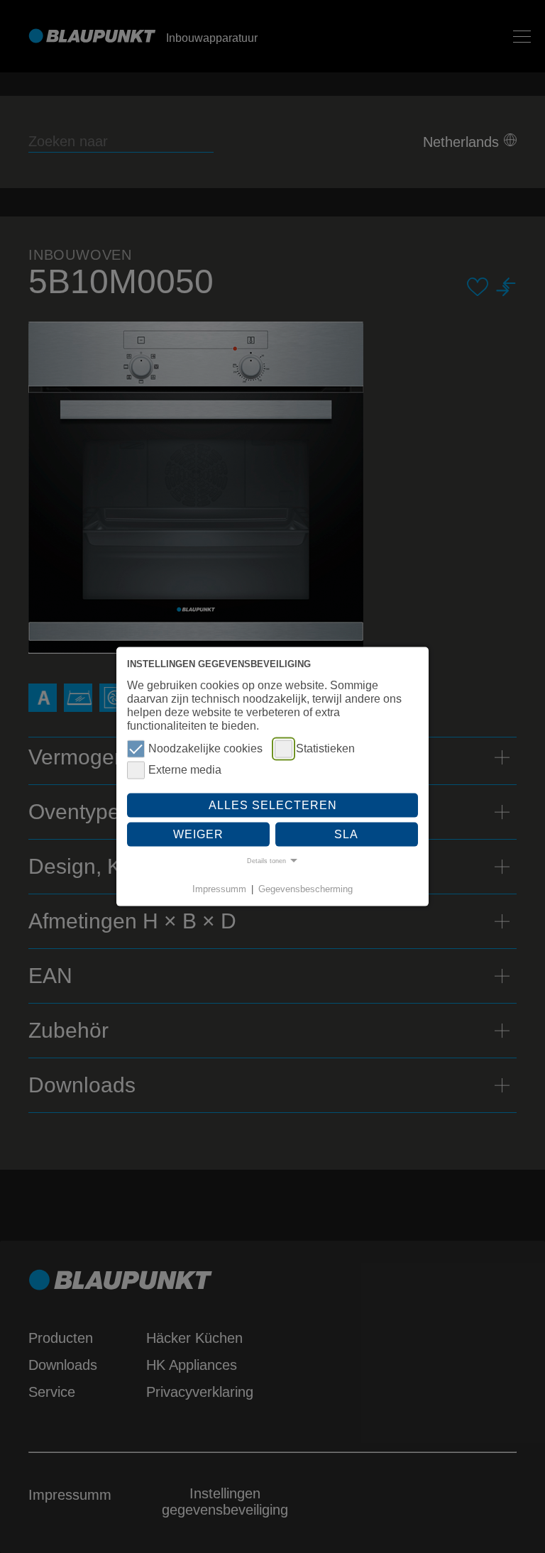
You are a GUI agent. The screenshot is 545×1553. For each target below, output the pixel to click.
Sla (346, 834)
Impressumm (219, 888)
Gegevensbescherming (305, 888)
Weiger (198, 834)
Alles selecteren (273, 805)
